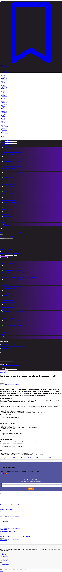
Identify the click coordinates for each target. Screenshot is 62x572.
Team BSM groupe (10, 568)
